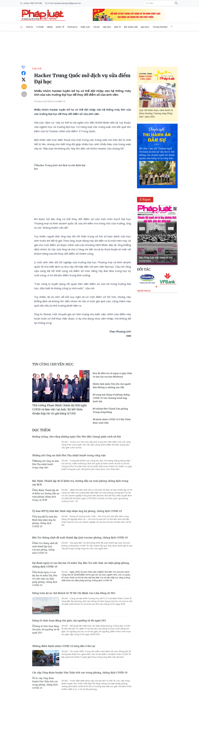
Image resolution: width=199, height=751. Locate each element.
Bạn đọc (145, 27)
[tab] (156, 286)
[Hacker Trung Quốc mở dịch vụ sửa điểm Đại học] (43, 15)
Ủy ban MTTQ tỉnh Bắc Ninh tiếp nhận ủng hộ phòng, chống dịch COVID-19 (77, 511)
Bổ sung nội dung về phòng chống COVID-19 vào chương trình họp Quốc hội (111, 398)
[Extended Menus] (172, 27)
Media (50, 27)
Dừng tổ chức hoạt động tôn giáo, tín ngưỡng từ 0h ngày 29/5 (69, 620)
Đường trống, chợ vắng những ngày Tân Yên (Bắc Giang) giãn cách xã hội (76, 436)
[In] (24, 94)
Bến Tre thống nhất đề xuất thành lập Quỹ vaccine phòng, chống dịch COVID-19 (80, 537)
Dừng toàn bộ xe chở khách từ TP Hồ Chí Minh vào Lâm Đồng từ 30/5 (73, 593)
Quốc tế (60, 27)
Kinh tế (117, 27)
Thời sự (29, 27)
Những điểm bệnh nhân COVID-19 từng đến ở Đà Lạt (63, 646)
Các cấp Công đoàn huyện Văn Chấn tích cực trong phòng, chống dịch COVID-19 (79, 672)
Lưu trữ (36, 68)
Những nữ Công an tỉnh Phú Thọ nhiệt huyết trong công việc (69, 455)
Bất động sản (131, 27)
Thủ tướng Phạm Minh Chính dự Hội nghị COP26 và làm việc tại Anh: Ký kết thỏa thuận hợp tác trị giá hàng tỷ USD (59, 409)
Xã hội (96, 27)
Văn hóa (107, 27)
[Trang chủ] (21, 27)
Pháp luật (85, 27)
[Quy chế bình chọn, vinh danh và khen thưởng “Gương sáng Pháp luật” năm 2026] (157, 95)
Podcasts (72, 27)
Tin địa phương (160, 27)
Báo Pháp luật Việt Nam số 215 (156, 257)
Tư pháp (40, 27)
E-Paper (145, 199)
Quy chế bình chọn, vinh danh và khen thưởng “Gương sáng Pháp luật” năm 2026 (156, 113)
